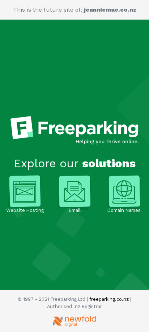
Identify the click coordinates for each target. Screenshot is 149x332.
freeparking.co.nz (109, 299)
